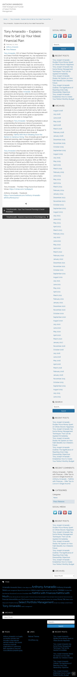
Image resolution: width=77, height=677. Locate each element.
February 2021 (58, 299)
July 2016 (56, 353)
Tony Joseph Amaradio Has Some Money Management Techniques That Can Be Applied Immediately (62, 647)
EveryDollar (25, 593)
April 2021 (57, 292)
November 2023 (59, 201)
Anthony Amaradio (12, 47)
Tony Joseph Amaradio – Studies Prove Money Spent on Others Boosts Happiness (63, 62)
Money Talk (61, 599)
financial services (68, 597)
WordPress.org (33, 640)
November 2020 (59, 310)
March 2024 (57, 187)
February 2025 (58, 172)
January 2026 (58, 136)
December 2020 (59, 306)
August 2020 (58, 321)
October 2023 (58, 205)
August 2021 (58, 277)
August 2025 (58, 154)
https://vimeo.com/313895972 (21, 189)
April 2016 (57, 364)
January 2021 (58, 303)
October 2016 (58, 350)
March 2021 (57, 295)
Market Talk (49, 599)
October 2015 (58, 382)
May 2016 (57, 361)
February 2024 (58, 190)
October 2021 (58, 270)
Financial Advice (33, 597)
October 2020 (58, 313)
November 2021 (59, 266)
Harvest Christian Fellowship (32, 599)
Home (5, 19)
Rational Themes (33, 636)
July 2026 (56, 114)
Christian (61, 590)
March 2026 (57, 129)
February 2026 (58, 132)
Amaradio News (16, 587)
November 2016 (59, 346)
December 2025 (59, 140)
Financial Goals (50, 597)
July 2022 (56, 237)
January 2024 (58, 194)
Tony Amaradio (9, 53)
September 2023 (59, 208)
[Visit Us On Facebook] (59, 38)
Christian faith (68, 590)
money (55, 599)
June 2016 (57, 357)
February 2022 (58, 255)
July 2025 (56, 158)
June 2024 (57, 176)
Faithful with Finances (44, 593)
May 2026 (57, 121)
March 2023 (57, 230)
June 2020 (57, 328)
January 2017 (58, 342)
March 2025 (57, 169)
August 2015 (58, 390)
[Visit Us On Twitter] (55, 38)
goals (19, 599)
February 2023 (58, 234)
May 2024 (57, 179)
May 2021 (56, 288)
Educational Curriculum (16, 593)
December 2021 (59, 263)
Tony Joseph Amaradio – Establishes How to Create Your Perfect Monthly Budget (63, 96)
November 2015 (59, 379)
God (23, 599)
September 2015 (59, 386)
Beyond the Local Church (24, 590)
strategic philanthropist (66, 602)
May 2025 (57, 161)
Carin (50, 590)
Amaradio (26, 92)
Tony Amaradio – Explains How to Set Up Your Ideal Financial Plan (30, 19)
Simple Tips (57, 602)
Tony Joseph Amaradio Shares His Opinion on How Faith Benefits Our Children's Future (63, 656)
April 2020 (57, 335)
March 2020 (57, 339)
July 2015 (56, 393)
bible (33, 590)
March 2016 (57, 368)
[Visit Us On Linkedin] (69, 38)
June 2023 (57, 219)
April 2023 (57, 227)
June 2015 (57, 397)
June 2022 (57, 241)
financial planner (59, 597)
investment (43, 599)
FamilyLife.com (17, 597)
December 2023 (59, 198)
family (10, 597)
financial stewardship (10, 599)
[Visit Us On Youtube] (64, 38)
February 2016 (58, 371)
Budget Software (44, 590)
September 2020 (59, 317)
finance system (25, 597)
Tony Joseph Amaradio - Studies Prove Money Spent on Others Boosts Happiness (63, 424)
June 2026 (57, 118)
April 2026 (57, 125)
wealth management (26, 606)
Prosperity (11, 602)
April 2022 (57, 248)
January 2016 (58, 375)
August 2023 (58, 212)
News (67, 599)
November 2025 (59, 143)
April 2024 (57, 183)
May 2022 (57, 245)
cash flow (54, 590)
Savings (16, 602)
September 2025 (59, 150)
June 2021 (57, 284)
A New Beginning (26, 587)
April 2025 (57, 165)
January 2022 (58, 259)
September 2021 (59, 274)
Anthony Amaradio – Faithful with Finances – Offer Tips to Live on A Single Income (63, 481)
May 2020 (57, 332)
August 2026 (58, 111)
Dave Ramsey (5, 593)
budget (37, 590)
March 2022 (57, 252)
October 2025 (58, 147)
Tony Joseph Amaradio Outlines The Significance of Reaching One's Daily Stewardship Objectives (62, 664)
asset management (12, 590)
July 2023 (56, 216)
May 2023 (57, 223)
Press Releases (11, 49)
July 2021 (56, 281)
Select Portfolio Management (36, 602)
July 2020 (56, 324)
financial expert (42, 597)
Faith (30, 593)
